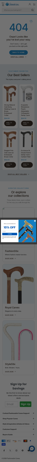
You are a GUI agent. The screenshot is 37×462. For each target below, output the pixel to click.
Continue (10, 234)
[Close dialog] (35, 221)
